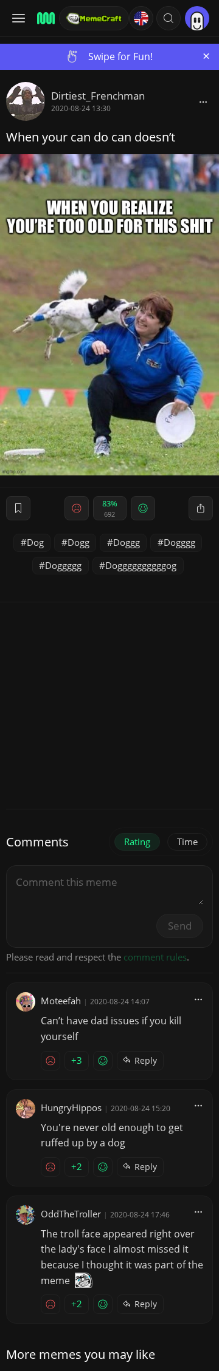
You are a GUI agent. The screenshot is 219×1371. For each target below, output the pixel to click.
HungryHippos (71, 1107)
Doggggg (63, 565)
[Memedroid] (44, 18)
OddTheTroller (70, 1214)
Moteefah (60, 1001)
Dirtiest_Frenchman (98, 96)
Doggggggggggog (140, 565)
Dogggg (179, 542)
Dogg (78, 542)
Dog (35, 542)
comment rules (155, 957)
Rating (137, 841)
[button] (168, 18)
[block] (203, 101)
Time (187, 841)
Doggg (126, 542)
